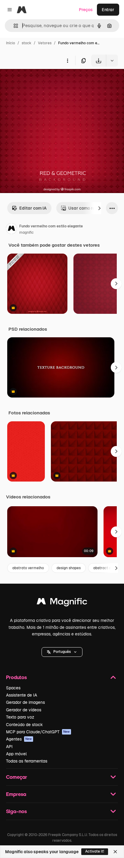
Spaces (13, 688)
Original (38, 80)
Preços (86, 9)
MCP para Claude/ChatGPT (38, 732)
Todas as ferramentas (26, 761)
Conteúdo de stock (24, 724)
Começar (16, 777)
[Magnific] (62, 602)
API (9, 746)
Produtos (16, 677)
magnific (26, 232)
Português (62, 651)
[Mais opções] (67, 61)
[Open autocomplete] (13, 25)
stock (26, 43)
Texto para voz (20, 717)
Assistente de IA (21, 695)
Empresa (16, 794)
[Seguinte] (99, 208)
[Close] (115, 851)
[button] (62, 652)
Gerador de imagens (25, 702)
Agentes (19, 739)
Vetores (44, 43)
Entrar (108, 9)
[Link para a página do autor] (11, 229)
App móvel (16, 754)
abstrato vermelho (28, 568)
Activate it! (94, 851)
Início (10, 43)
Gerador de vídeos (23, 710)
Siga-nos (16, 811)
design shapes (69, 568)
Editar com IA (33, 208)
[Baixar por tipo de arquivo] (112, 61)
